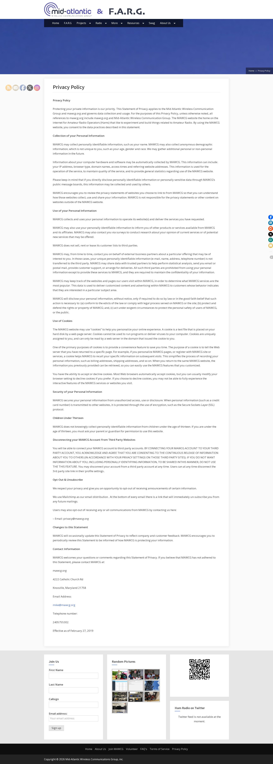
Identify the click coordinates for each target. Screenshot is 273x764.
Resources (133, 23)
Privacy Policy (180, 749)
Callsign (54, 699)
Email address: (58, 713)
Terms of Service (160, 749)
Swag (152, 23)
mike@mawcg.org (64, 605)
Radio (99, 23)
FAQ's (143, 749)
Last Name (56, 684)
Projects (81, 23)
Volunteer (132, 749)
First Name (56, 670)
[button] (270, 217)
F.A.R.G (68, 23)
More (114, 23)
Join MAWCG (116, 749)
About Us (165, 23)
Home (55, 23)
